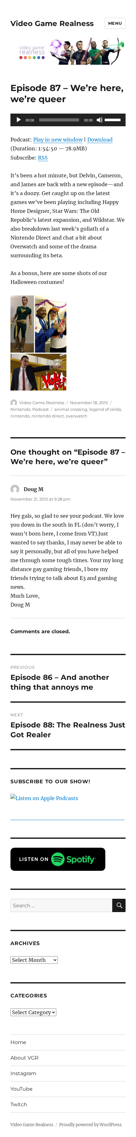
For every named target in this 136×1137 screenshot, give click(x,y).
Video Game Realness (52, 23)
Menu (115, 23)
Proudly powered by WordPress (90, 1124)
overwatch (76, 415)
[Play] (18, 120)
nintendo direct (48, 415)
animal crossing (70, 409)
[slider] (113, 119)
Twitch (18, 1104)
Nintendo (20, 409)
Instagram (23, 1073)
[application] (68, 120)
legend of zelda (105, 409)
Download (100, 139)
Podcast (40, 409)
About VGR (24, 1058)
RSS (43, 157)
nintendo (20, 415)
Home (18, 1042)
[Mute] (99, 120)
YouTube (21, 1089)
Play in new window (58, 139)
